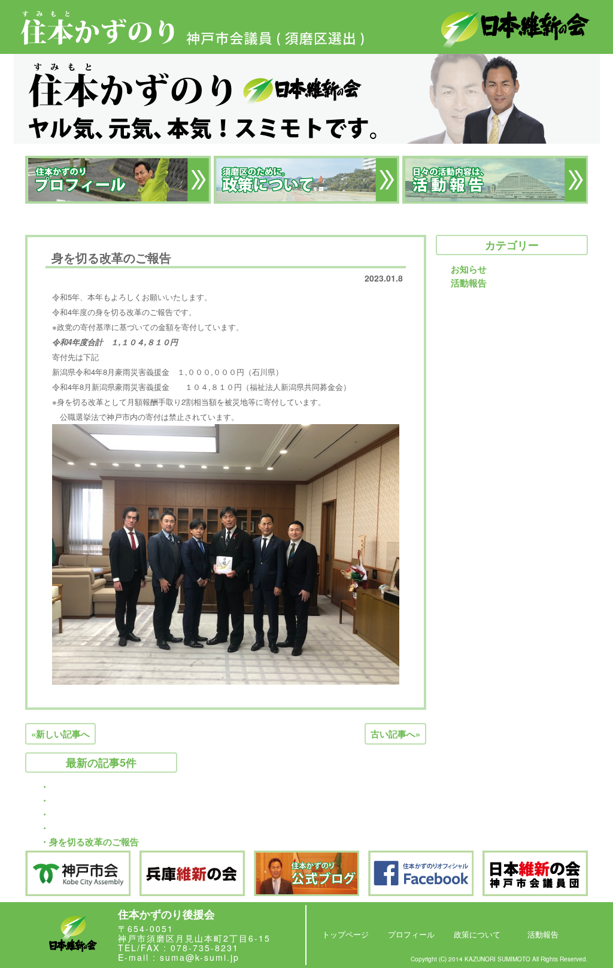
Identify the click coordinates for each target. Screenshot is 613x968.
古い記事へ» (395, 733)
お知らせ (469, 269)
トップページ (345, 934)
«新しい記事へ (60, 733)
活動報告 (469, 282)
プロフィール (411, 934)
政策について (477, 934)
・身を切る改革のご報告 (89, 841)
